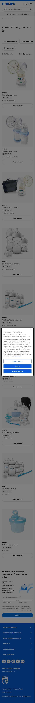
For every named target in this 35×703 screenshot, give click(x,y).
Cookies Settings (16, 361)
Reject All (16, 366)
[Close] (30, 329)
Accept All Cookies (17, 371)
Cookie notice (23, 356)
